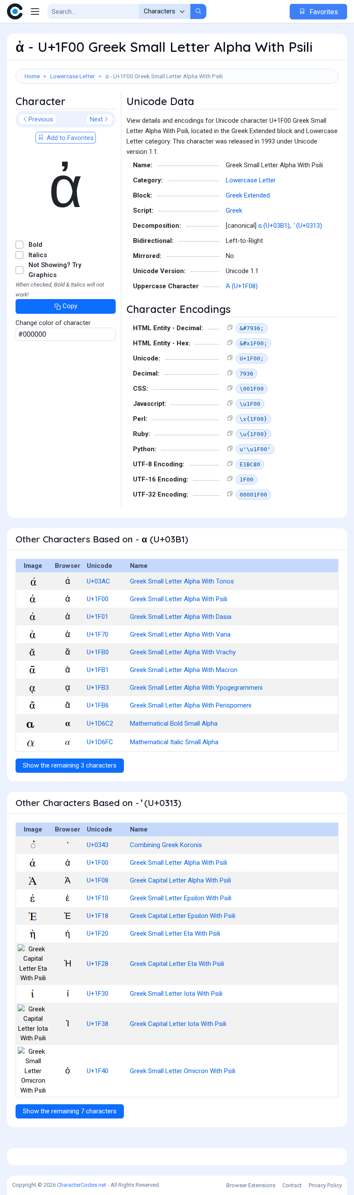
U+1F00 (97, 599)
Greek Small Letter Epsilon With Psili (180, 898)
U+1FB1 (98, 670)
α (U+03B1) (274, 225)
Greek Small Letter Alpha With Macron (183, 670)
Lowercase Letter (72, 76)
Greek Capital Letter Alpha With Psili (180, 880)
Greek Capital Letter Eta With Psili (177, 964)
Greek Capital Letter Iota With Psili (178, 1024)
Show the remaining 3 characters (70, 765)
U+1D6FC (100, 742)
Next (96, 119)
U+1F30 (97, 993)
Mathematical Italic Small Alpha (174, 742)
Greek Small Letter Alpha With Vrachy (183, 652)
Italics (37, 255)
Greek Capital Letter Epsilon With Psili (182, 916)
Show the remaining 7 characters (70, 1111)
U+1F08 (97, 880)
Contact (292, 1185)
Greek (234, 210)
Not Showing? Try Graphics (54, 270)
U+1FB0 (98, 652)
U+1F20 (97, 933)
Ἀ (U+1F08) (242, 286)
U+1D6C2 (100, 723)
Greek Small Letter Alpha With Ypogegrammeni (196, 688)
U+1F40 (97, 1071)
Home (32, 76)
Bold (35, 245)
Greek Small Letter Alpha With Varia (180, 634)
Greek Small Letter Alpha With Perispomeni (190, 705)
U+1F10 (97, 898)
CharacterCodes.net (81, 1185)
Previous (40, 119)
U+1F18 (97, 916)
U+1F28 (97, 964)
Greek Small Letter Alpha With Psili (178, 599)
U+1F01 (97, 617)
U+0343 (97, 845)
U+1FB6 (98, 705)
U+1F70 (97, 634)
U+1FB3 (98, 688)
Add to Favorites (69, 138)
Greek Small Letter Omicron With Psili (182, 1071)
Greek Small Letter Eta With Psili (175, 933)
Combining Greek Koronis (166, 845)
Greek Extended (248, 195)
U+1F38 (97, 1024)
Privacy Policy (325, 1185)
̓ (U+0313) (308, 225)
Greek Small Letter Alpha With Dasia (180, 617)
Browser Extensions (250, 1185)
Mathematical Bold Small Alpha (174, 723)
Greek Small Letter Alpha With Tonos (182, 581)
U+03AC (98, 581)
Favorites (323, 12)
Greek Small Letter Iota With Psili (176, 993)
